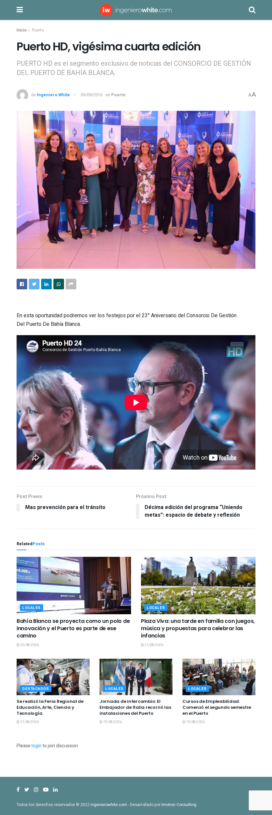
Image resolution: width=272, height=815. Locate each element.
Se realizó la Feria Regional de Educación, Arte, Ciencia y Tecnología (50, 707)
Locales (31, 608)
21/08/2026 (153, 645)
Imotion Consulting (179, 805)
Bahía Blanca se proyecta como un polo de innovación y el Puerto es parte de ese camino (73, 628)
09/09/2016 (91, 95)
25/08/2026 (29, 645)
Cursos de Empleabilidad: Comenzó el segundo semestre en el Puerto (216, 707)
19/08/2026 (112, 722)
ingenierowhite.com (109, 805)
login (36, 745)
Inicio (22, 30)
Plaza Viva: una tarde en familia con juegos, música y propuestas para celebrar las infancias (198, 628)
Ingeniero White (53, 95)
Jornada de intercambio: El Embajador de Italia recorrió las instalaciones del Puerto (135, 707)
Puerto (38, 30)
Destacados (35, 689)
